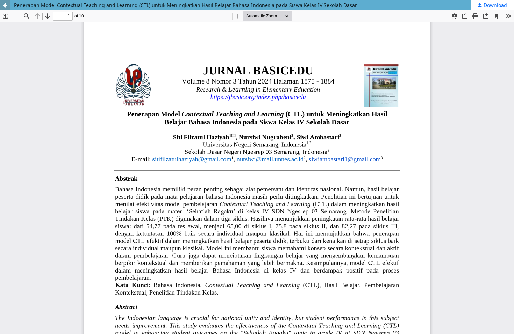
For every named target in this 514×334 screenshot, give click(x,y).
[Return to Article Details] (5, 5)
